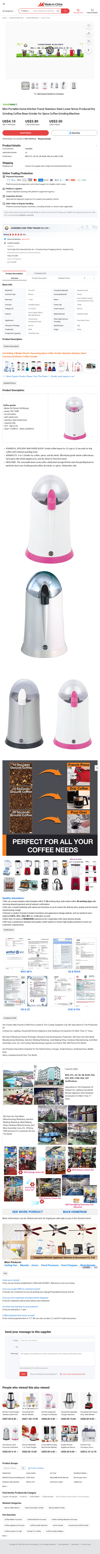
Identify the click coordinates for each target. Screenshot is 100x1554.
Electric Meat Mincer (12, 1508)
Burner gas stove (80, 1477)
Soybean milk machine (10, 1482)
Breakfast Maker (80, 1473)
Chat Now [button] (76, 133)
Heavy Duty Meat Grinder (34, 1508)
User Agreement (63, 1544)
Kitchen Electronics (32, 18)
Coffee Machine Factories (36, 1519)
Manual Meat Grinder (57, 1508)
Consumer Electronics (16, 18)
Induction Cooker (56, 1482)
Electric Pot (30, 1482)
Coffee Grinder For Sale (13, 1531)
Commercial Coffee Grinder (78, 1525)
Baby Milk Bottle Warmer (59, 1477)
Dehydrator (6, 1473)
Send (23, 1374)
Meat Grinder (45, 18)
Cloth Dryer (30, 1477)
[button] (89, 278)
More (4, 1536)
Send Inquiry (25, 133)
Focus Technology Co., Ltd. (34, 1544)
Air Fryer (53, 1473)
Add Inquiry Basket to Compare (50, 93)
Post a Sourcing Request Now (72, 1374)
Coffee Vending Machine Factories (64, 1519)
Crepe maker (31, 1473)
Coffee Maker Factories (13, 1519)
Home (4, 18)
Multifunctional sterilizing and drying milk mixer (14, 1477)
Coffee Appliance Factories (14, 1525)
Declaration (75, 1544)
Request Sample (44, 139)
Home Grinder (58, 1525)
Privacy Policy (86, 1544)
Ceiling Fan (78, 1482)
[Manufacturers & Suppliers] (50, 4)
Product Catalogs (37, 1468)
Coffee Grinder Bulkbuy (54, 1531)
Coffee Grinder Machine (39, 1525)
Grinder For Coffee (34, 1531)
